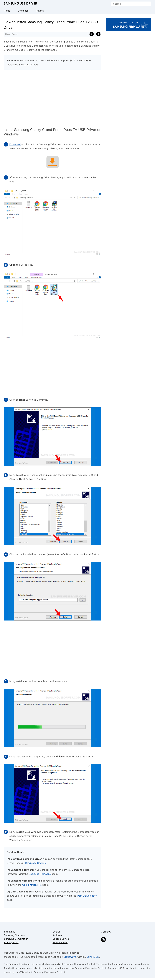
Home (7, 34)
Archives (57, 935)
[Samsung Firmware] (128, 29)
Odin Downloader (87, 895)
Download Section (35, 863)
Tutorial (15, 34)
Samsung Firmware (40, 873)
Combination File (32, 884)
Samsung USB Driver (20, 3)
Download (15, 144)
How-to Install (60, 942)
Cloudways (70, 956)
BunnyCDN (93, 956)
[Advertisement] (52, 99)
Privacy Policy (11, 942)
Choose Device (61, 938)
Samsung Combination (16, 938)
